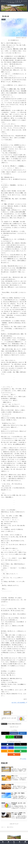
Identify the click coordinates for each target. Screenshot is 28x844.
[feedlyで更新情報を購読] (20, 751)
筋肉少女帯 (19, 723)
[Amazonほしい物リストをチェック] (7, 751)
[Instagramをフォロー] (7, 747)
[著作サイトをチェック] (7, 744)
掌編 (10, 723)
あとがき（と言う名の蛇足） (19, 702)
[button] (18, 736)
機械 (14, 723)
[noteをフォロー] (20, 747)
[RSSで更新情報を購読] (14, 754)
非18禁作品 (5, 723)
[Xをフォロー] (20, 744)
